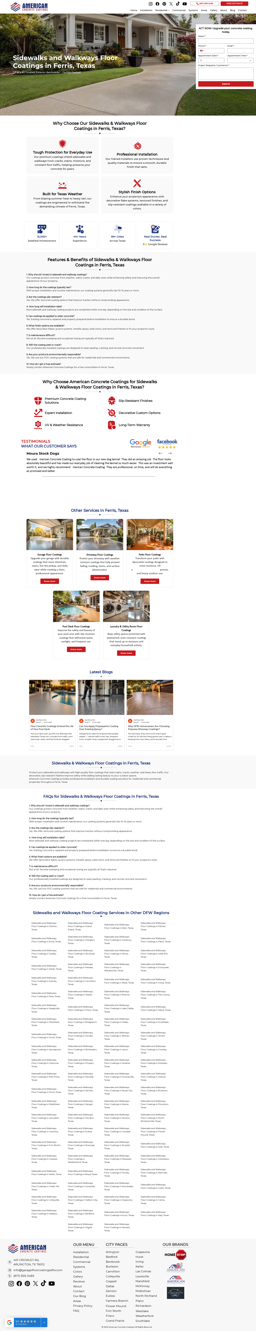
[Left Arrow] (161, 453)
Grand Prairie (115, 1320)
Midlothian (143, 1291)
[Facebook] (157, 3)
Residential (81, 1257)
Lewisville (142, 1276)
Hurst (139, 1256)
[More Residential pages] (168, 10)
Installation (81, 1252)
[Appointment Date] (201, 60)
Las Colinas (143, 1271)
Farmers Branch (117, 1300)
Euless (110, 1295)
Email (230, 46)
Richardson (143, 1305)
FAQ (76, 1310)
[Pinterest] (164, 3)
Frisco (110, 1315)
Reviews (79, 1281)
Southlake (143, 1320)
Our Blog (79, 1296)
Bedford (111, 1256)
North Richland (146, 1295)
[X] (171, 3)
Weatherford (144, 1316)
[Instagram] (150, 3)
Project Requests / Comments (213, 65)
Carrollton (113, 1271)
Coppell (111, 1281)
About (77, 1286)
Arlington (112, 1252)
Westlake (142, 1311)
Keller (140, 1266)
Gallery (78, 1276)
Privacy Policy (82, 1305)
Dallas (110, 1286)
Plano (140, 1301)
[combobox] (240, 60)
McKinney (143, 1286)
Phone (202, 46)
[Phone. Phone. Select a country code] (202, 51)
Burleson (112, 1266)
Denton (111, 1291)
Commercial (81, 1262)
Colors (77, 1271)
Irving (140, 1261)
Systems (79, 1266)
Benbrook (113, 1261)
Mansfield (142, 1281)
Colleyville (113, 1276)
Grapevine (143, 1252)
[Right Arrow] (170, 453)
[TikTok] (177, 3)
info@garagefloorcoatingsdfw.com (37, 1270)
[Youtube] (184, 3)
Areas (77, 1301)
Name (201, 36)
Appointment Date (208, 56)
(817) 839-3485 (23, 1275)
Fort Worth (113, 1310)
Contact (78, 1291)
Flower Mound (116, 1306)
